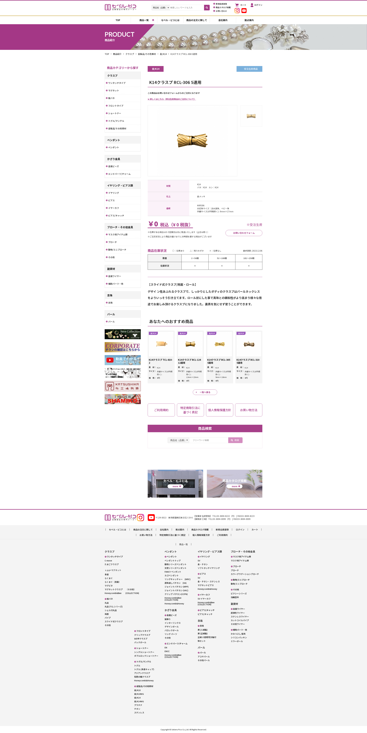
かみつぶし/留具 (238, 633)
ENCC (167, 651)
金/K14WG (139, 701)
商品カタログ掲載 (200, 529)
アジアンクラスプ (142, 673)
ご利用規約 (222, 534)
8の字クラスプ (140, 638)
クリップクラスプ (142, 634)
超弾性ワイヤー (238, 612)
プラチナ (138, 705)
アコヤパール (204, 656)
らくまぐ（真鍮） (113, 581)
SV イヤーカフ (204, 598)
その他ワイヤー (238, 624)
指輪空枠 (235, 597)
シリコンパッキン (239, 637)
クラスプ (129, 53)
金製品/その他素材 (147, 53)
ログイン (240, 529)
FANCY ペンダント (173, 571)
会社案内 (223, 20)
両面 (107, 614)
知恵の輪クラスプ (142, 676)
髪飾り (168, 619)
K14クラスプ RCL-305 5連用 (218, 361)
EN (166, 647)
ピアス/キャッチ (205, 614)
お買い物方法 (145, 534)
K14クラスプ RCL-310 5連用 (248, 361)
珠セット (202, 640)
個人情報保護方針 (201, 534)
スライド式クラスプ (114, 621)
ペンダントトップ (173, 560)
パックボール (140, 642)
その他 (108, 625)
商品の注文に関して (196, 20)
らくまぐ (109, 578)
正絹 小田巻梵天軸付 (207, 637)
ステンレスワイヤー (240, 616)
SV (199, 560)
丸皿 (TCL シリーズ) (114, 606)
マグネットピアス (206, 585)
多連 (107, 574)
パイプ (108, 617)
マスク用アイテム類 (240, 560)
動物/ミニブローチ (239, 583)
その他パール (204, 660)
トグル (137, 665)
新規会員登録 (222, 529)
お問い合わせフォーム (244, 232)
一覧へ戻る (205, 392)
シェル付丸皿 (111, 610)
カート (255, 529)
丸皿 (107, 602)
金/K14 (163, 53)
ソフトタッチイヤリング (209, 568)
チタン (137, 708)
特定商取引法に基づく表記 (172, 534)
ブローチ (235, 570)
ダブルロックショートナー (146, 655)
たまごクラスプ (112, 564)
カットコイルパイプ (240, 620)
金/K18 (137, 690)
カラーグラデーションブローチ (245, 574)
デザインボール (172, 626)
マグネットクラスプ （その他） (120, 589)
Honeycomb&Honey (144, 680)
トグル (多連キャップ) (144, 669)
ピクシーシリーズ (239, 593)
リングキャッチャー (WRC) (178, 579)
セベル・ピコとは (170, 20)
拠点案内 (249, 20)
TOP (107, 53)
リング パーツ (171, 634)
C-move (108, 560)
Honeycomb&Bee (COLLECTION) (122, 593)
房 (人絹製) (203, 629)
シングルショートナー (144, 652)
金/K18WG (139, 693)
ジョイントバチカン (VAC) (176, 590)
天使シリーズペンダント (176, 568)
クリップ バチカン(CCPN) (176, 594)
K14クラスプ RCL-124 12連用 (189, 361)
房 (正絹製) (203, 633)
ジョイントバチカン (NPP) (177, 586)
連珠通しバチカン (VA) (176, 582)
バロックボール (172, 630)
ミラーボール (237, 641)
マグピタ (109, 585)
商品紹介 (117, 53)
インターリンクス (173, 622)
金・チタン (203, 564)
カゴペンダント (172, 575)
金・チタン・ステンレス (209, 581)
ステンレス (139, 712)
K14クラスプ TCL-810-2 (160, 361)
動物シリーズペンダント (176, 564)
